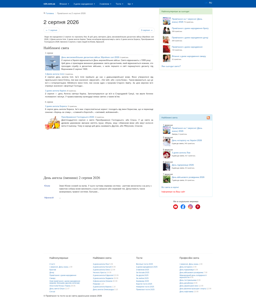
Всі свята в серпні (170, 187)
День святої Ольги (57, 289)
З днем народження (83, 3)
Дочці (51, 273)
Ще (129, 3)
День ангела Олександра (103, 290)
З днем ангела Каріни (55, 90)
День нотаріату (186, 267)
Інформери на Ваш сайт (173, 191)
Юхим (47, 185)
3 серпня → (146, 30)
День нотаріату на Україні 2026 (187, 140)
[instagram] (190, 206)
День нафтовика (186, 292)
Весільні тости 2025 (144, 264)
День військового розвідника (191, 273)
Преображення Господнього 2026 (77, 116)
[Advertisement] (99, 153)
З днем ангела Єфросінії (103, 275)
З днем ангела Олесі (101, 270)
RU (210, 2)
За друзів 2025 (142, 275)
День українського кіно (189, 286)
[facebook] (182, 206)
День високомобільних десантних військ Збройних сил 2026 (90, 57)
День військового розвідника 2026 (188, 177)
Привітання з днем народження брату (190, 28)
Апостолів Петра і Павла (59, 286)
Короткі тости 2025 (144, 284)
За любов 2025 (142, 278)
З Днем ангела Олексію (102, 281)
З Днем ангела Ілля (54, 73)
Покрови (96, 284)
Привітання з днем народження (187, 46)
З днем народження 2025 (146, 267)
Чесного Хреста (99, 273)
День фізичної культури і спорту (193, 289)
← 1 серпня (51, 30)
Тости (119, 3)
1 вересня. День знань (58, 267)
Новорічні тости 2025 (145, 287)
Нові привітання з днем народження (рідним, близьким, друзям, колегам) (64, 282)
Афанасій (49, 197)
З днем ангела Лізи (181, 152)
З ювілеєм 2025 (142, 270)
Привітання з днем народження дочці (190, 37)
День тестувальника (188, 280)
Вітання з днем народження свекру (189, 56)
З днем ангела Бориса (56, 106)
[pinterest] (197, 206)
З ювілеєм (104, 3)
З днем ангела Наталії (102, 267)
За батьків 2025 (142, 273)
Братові (52, 270)
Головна (50, 13)
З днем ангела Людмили (103, 278)
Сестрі (52, 292)
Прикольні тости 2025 (145, 290)
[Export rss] (208, 117)
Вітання (64, 3)
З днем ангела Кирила (102, 287)
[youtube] (175, 206)
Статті (52, 264)
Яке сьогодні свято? (171, 66)
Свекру (52, 278)
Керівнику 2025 (142, 281)
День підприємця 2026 (183, 164)
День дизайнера (186, 283)
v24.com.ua (49, 3)
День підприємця (187, 270)
